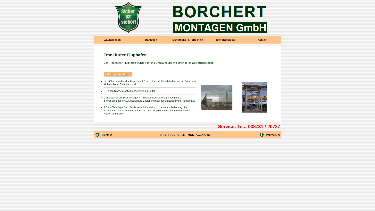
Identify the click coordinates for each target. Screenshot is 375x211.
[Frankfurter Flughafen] (216, 109)
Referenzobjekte (225, 39)
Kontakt (262, 39)
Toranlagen (150, 39)
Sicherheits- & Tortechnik (187, 39)
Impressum (272, 134)
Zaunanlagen (112, 39)
